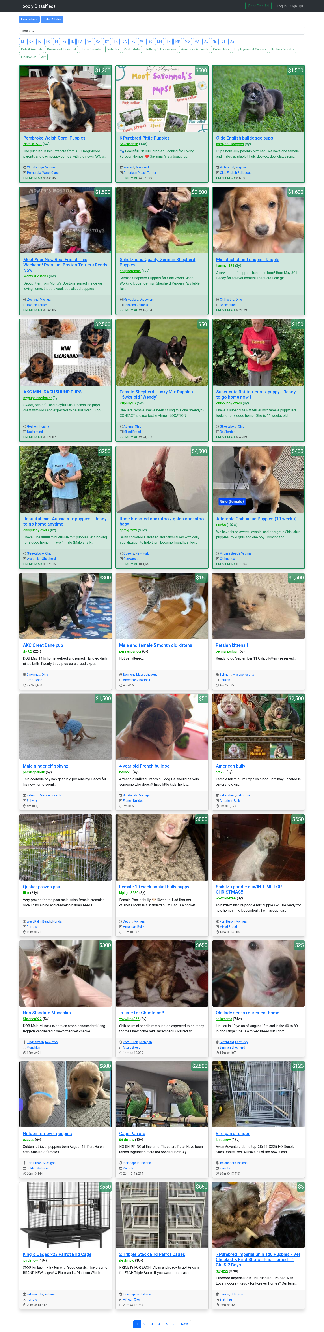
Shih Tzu (226, 1299)
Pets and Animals (135, 305)
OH (31, 41)
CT (223, 41)
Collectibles (221, 49)
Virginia (50, 167)
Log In (282, 6)
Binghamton (35, 1042)
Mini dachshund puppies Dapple (247, 259)
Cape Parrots (132, 1133)
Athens (128, 426)
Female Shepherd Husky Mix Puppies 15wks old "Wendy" (156, 394)
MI (22, 41)
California (243, 795)
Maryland (142, 167)
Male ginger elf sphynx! (46, 766)
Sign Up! (296, 6)
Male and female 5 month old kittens (155, 645)
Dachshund (228, 305)
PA (80, 41)
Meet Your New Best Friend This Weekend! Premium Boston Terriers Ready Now (65, 265)
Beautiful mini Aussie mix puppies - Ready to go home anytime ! (65, 521)
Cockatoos (130, 558)
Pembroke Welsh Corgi (43, 172)
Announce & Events (194, 49)
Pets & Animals (31, 49)
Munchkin (33, 1047)
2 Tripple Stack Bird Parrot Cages (152, 1254)
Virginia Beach (230, 553)
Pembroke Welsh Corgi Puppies (54, 138)
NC (48, 41)
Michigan (46, 299)
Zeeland (33, 299)
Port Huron (227, 921)
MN (159, 41)
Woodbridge (35, 167)
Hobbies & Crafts (282, 49)
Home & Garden (91, 49)
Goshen (32, 426)
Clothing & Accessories (160, 49)
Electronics (28, 57)
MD (177, 41)
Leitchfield (227, 1042)
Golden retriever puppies (47, 1133)
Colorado (237, 1294)
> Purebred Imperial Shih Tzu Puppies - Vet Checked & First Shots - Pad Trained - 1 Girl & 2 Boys (258, 1260)
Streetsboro (228, 426)
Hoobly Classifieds (37, 6)
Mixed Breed (132, 432)
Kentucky (241, 1042)
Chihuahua (227, 558)
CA (98, 41)
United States (52, 19)
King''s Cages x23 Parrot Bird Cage (57, 1254)
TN (169, 41)
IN (56, 41)
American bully (230, 766)
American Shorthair (136, 680)
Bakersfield (227, 795)
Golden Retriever (38, 1168)
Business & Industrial (61, 49)
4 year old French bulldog (144, 766)
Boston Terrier (37, 305)
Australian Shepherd (41, 558)
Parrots (32, 926)
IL (72, 41)
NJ (133, 41)
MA (197, 41)
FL (39, 41)
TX (116, 41)
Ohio (239, 299)
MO (187, 41)
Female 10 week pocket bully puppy (154, 886)
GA (125, 41)
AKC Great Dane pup (43, 645)
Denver (224, 1294)
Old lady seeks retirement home (247, 1012)
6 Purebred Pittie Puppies (145, 138)
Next (184, 1324)
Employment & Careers (250, 49)
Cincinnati (33, 674)
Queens (128, 553)
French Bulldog (133, 800)
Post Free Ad (258, 6)
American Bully (230, 800)
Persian (225, 680)
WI (141, 41)
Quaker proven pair (41, 886)
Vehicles (113, 49)
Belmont (129, 674)
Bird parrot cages (233, 1133)
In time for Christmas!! (141, 1012)
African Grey (131, 1299)
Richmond (227, 167)
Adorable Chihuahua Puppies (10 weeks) (256, 518)
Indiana (44, 426)
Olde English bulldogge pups (244, 138)
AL (206, 41)
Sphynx (32, 800)
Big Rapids (130, 795)
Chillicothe (227, 299)
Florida (57, 921)
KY (107, 41)
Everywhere (29, 19)
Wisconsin (147, 299)
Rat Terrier (227, 432)
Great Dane (34, 680)
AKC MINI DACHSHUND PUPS (52, 391)
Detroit (127, 921)
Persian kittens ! (232, 645)
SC (150, 41)
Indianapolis (131, 1163)
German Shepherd (232, 1047)
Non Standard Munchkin (47, 1012)
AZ (232, 41)
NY (65, 41)
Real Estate (132, 49)
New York (142, 553)
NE (215, 41)
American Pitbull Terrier (139, 172)
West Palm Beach (39, 921)
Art (43, 57)
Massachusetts (147, 674)
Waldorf (128, 167)
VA (89, 41)
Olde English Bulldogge (235, 172)
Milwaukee (130, 299)
